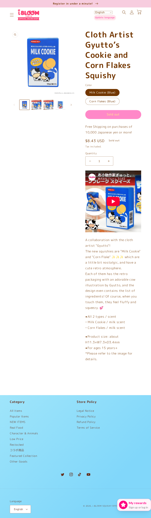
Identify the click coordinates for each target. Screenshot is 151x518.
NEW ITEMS (17, 422)
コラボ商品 (17, 450)
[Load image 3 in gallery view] (48, 105)
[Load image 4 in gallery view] (60, 105)
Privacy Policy (86, 416)
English (18, 509)
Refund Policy (86, 422)
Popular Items (19, 416)
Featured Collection (23, 456)
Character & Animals (24, 433)
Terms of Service (88, 427)
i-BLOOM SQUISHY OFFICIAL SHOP (110, 505)
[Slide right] (71, 105)
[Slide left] (14, 105)
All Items (16, 412)
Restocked (17, 444)
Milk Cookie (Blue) (102, 92)
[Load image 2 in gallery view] (36, 105)
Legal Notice (85, 412)
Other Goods (19, 461)
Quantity (91, 153)
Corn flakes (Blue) (102, 101)
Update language (105, 17)
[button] (11, 15)
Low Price (16, 439)
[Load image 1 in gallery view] (24, 105)
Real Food (16, 427)
